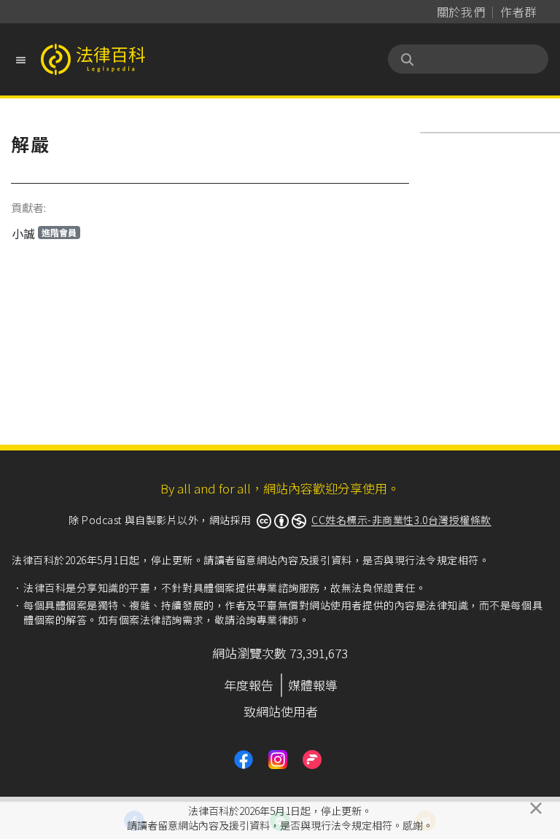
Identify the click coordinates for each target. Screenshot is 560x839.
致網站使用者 (281, 711)
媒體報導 (313, 685)
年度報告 (248, 685)
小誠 (44, 233)
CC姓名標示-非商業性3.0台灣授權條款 (401, 519)
